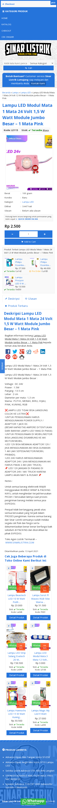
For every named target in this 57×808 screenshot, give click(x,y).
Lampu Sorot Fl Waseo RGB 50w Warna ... (40, 599)
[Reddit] (36, 352)
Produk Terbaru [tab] (17, 306)
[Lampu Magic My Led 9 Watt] (40, 693)
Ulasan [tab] (32, 298)
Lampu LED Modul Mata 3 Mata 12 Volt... (40, 656)
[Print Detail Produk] (22, 358)
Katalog (6, 24)
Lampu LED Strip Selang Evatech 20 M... (17, 656)
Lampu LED (26, 92)
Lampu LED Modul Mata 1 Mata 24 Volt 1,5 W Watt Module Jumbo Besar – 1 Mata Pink (27, 114)
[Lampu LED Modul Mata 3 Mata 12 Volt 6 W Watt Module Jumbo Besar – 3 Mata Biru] (40, 635)
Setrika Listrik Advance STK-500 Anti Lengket (30, 770)
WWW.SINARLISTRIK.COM (19, 542)
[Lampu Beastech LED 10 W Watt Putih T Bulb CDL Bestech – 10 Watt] (16, 578)
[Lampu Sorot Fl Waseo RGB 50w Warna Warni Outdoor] (40, 578)
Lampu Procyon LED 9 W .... (20, 280)
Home (5, 18)
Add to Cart (30, 241)
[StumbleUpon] (15, 358)
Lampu (15, 92)
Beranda (6, 92)
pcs (53, 2)
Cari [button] (29, 67)
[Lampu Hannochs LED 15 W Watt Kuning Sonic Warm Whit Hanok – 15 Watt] (16, 693)
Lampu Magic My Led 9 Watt (40, 712)
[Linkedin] (43, 352)
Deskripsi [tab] (13, 298)
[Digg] (29, 352)
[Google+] (22, 352)
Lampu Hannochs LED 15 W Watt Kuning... (16, 714)
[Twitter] (15, 352)
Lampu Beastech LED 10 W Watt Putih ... (17, 599)
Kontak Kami (38, 83)
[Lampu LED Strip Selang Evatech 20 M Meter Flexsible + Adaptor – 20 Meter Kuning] (16, 635)
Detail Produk (16, 617)
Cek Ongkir (8, 37)
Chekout (6, 30)
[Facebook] (8, 352)
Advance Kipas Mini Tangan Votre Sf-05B (28, 757)
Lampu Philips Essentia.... (20, 262)
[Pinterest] (8, 358)
